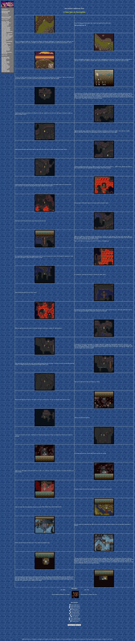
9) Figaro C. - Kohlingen (7, 33)
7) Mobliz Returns (6, 65)
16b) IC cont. (5, 44)
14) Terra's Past (5, 39)
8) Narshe (4, 32)
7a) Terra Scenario (6, 28)
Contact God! (5, 12)
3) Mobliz (4, 59)
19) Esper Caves (5, 47)
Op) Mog (4, 40)
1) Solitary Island (5, 57)
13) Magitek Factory (6, 37)
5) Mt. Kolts (4, 25)
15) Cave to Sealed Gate (7, 41)
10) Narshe (4, 69)
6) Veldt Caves (5, 64)
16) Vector (4, 42)
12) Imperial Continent (7, 36)
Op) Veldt (4, 51)
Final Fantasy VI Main (6, 16)
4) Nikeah (4, 60)
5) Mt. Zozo (4, 63)
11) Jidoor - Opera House (7, 35)
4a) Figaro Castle (5, 61)
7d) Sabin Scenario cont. (7, 31)
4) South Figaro (5, 24)
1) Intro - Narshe (5, 21)
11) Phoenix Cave (5, 70)
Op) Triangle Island (6, 48)
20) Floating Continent (7, 52)
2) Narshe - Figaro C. (6, 22)
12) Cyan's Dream (6, 71)
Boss (82, 8)
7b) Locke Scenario (6, 29)
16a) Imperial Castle (6, 43)
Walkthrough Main (6, 17)
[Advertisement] (50, 631)
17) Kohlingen (5, 45)
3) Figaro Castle (5, 23)
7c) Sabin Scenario (6, 30)
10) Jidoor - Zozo (5, 34)
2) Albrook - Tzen (6, 58)
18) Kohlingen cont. (6, 46)
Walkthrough (76, 8)
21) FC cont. (4, 53)
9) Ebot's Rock (5, 68)
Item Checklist (68, 8)
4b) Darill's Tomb (5, 62)
